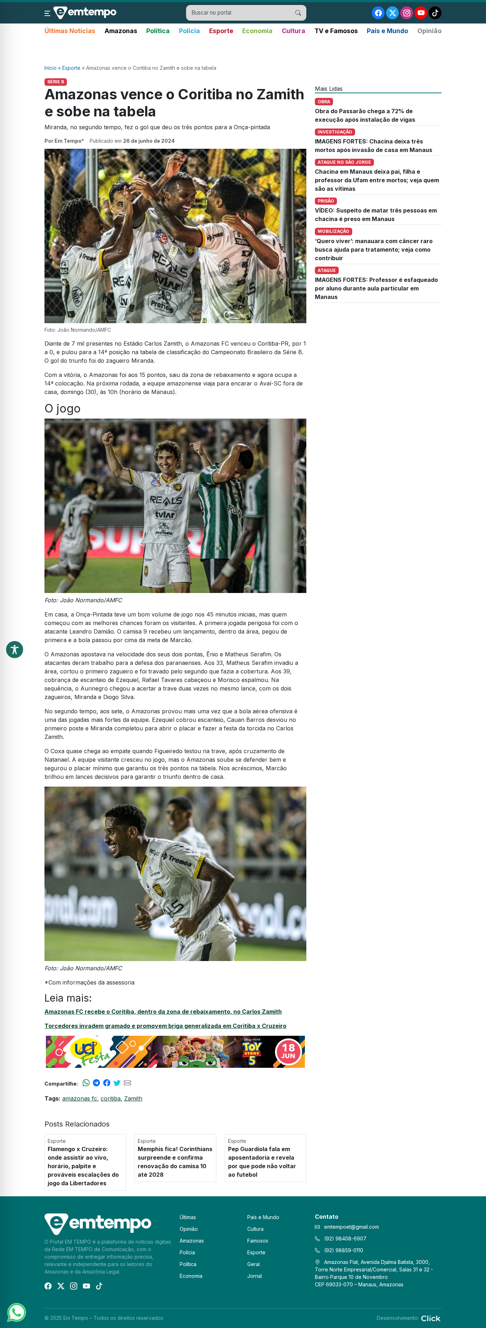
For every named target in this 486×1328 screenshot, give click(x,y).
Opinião (429, 31)
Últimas (188, 1217)
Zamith (133, 1098)
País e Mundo (387, 31)
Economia (257, 31)
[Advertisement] (243, 50)
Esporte (221, 31)
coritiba (111, 1098)
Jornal (254, 1276)
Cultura (293, 31)
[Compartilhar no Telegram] (96, 1083)
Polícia (189, 31)
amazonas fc (79, 1098)
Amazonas (121, 31)
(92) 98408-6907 (344, 1238)
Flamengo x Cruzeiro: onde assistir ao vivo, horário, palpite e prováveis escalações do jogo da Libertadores (83, 1166)
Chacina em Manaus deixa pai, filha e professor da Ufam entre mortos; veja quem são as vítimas (377, 180)
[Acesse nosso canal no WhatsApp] (16, 1312)
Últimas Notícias (69, 31)
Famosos (257, 1241)
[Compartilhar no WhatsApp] (86, 1083)
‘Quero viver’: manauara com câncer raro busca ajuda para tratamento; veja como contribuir (374, 249)
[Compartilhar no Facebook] (106, 1083)
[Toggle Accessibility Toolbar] (14, 649)
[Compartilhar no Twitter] (117, 1083)
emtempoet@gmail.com (351, 1227)
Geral (253, 1264)
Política (158, 31)
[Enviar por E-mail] (127, 1083)
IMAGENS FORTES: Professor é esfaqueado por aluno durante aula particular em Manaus (376, 288)
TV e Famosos (336, 31)
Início (50, 68)
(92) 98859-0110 (343, 1250)
